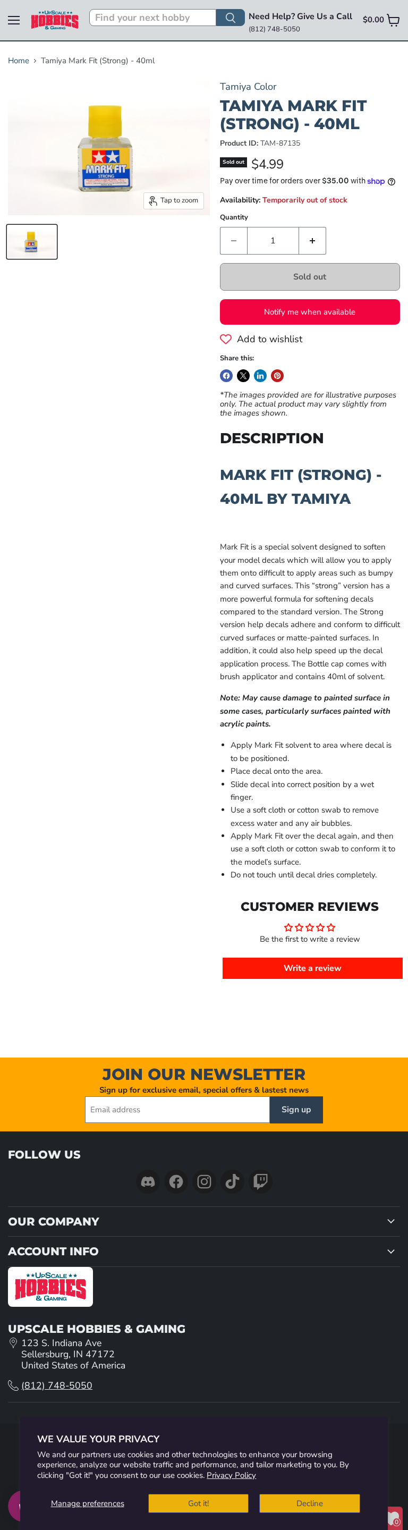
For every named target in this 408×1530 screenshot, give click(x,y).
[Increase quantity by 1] (312, 241)
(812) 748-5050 (56, 1385)
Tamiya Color (248, 86)
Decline (309, 1503)
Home (18, 60)
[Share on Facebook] (226, 375)
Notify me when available (309, 312)
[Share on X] (243, 375)
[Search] (230, 17)
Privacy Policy (231, 1475)
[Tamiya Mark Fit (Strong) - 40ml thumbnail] (32, 242)
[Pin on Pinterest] (277, 375)
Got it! (198, 1503)
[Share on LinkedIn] (260, 375)
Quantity (234, 218)
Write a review (313, 968)
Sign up (296, 1109)
